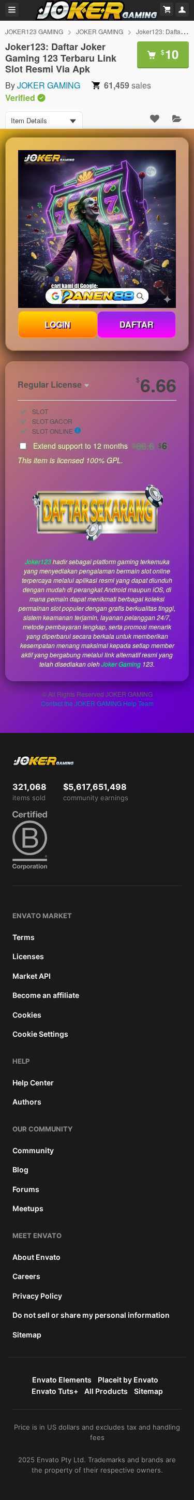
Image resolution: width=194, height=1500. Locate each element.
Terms (23, 937)
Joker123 (38, 561)
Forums (25, 1189)
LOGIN (57, 324)
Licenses (28, 956)
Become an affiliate (45, 995)
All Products (106, 1391)
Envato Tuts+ (55, 1391)
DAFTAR (137, 324)
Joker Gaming (121, 663)
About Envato (36, 1257)
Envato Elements (62, 1379)
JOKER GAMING (99, 31)
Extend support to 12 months (100, 445)
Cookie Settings (40, 1034)
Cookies (26, 1014)
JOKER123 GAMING (34, 31)
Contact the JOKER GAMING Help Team (97, 703)
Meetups (27, 1208)
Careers (26, 1276)
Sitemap (26, 1334)
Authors (26, 1101)
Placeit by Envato (128, 1379)
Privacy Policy (37, 1295)
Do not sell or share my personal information (91, 1315)
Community (33, 1150)
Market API (31, 976)
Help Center (33, 1082)
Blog (20, 1169)
